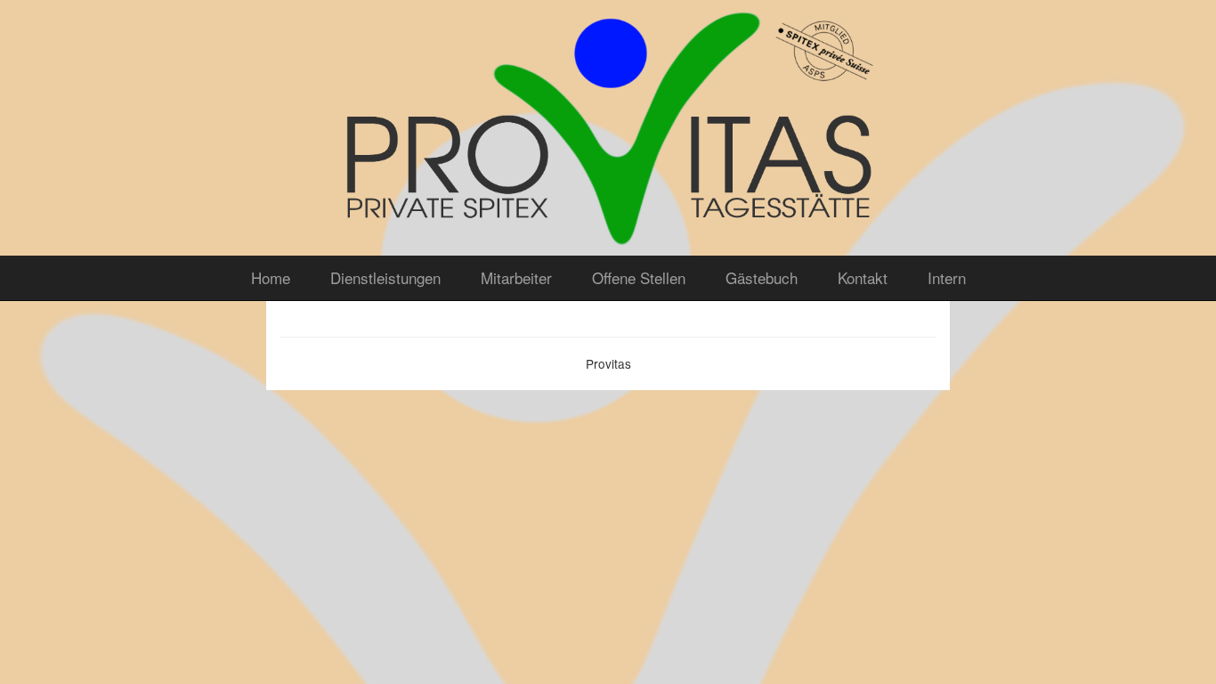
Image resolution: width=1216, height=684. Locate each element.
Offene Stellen (638, 277)
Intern (947, 277)
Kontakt (863, 277)
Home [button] (270, 277)
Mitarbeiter (516, 277)
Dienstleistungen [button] (385, 277)
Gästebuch (762, 277)
